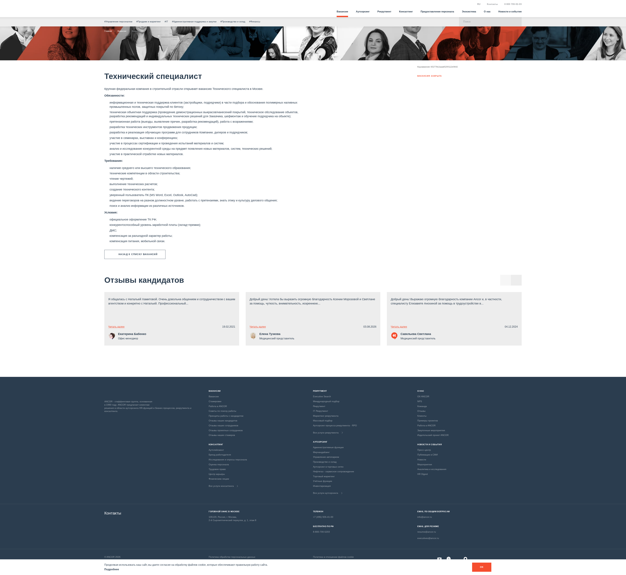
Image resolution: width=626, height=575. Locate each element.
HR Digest (422, 474)
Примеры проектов (427, 420)
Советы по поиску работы (222, 411)
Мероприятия (424, 464)
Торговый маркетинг (324, 476)
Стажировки (215, 401)
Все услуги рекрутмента (326, 432)
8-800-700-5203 (321, 531)
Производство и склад (324, 462)
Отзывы (421, 411)
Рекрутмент (384, 11)
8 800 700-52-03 (513, 4)
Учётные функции (322, 481)
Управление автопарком (326, 457)
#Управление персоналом (118, 21)
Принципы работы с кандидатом (226, 416)
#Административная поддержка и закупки (194, 21)
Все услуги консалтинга (221, 486)
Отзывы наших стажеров (222, 435)
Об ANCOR (423, 396)
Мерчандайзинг (321, 452)
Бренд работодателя (220, 454)
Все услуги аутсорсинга (325, 493)
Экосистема (469, 11)
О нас (487, 11)
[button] (516, 280)
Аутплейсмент (216, 450)
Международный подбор (326, 401)
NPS (419, 401)
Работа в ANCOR (218, 406)
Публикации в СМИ (427, 454)
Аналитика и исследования (431, 469)
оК (482, 567)
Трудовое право (217, 469)
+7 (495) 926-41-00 (323, 517)
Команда (422, 406)
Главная (108, 31)
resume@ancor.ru (426, 531)
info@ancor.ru (424, 517)
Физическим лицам (219, 478)
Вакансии (342, 11)
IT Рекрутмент (320, 411)
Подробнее (111, 569)
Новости (421, 459)
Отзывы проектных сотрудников (226, 430)
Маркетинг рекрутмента (325, 416)
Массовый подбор (322, 420)
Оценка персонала (219, 464)
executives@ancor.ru (428, 538)
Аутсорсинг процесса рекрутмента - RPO (335, 425)
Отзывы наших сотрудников (223, 425)
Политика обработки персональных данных (232, 557)
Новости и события (510, 11)
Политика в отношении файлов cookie (333, 557)
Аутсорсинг (363, 11)
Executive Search (322, 396)
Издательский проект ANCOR (433, 435)
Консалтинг (406, 11)
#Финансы (254, 21)
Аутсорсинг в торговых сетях (328, 466)
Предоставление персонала (437, 11)
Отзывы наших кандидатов (223, 420)
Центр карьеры (217, 474)
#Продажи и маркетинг (148, 21)
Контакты (492, 4)
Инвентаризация (322, 486)
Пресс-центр (424, 450)
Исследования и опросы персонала (228, 459)
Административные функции (328, 447)
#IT (166, 21)
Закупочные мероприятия (431, 430)
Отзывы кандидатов (144, 280)
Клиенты (421, 416)
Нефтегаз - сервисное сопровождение (333, 471)
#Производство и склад (232, 21)
